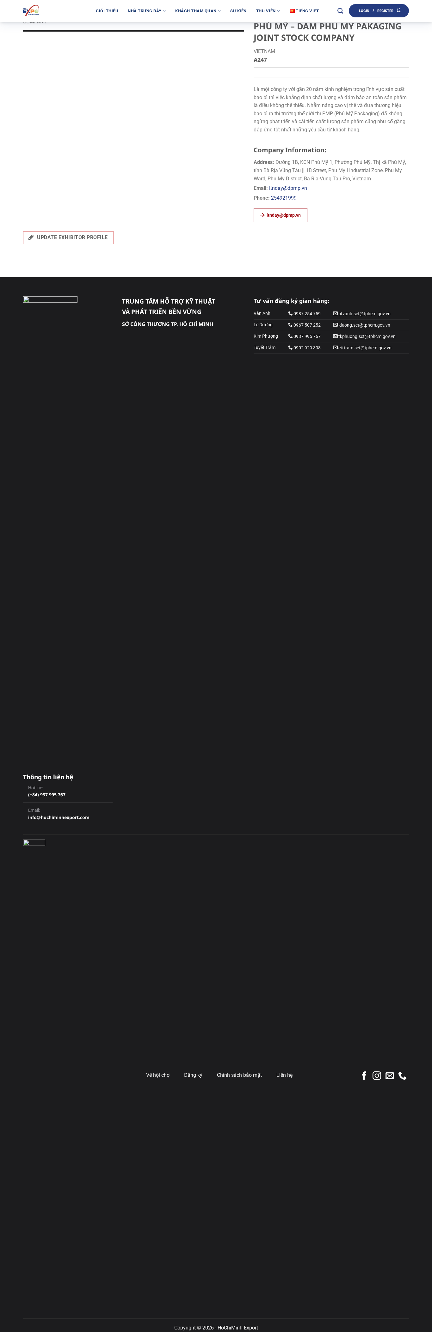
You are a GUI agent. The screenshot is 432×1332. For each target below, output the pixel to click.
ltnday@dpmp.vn (288, 188)
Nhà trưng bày (145, 11)
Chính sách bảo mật (239, 1075)
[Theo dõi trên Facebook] (364, 1076)
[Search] (340, 11)
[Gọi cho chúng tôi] (402, 1076)
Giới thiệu (107, 11)
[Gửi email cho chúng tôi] (390, 1076)
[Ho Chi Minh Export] (54, 11)
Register (385, 11)
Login (364, 11)
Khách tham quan (196, 11)
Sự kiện (238, 11)
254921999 (284, 198)
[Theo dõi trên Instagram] (377, 1076)
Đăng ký (193, 1075)
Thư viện (266, 11)
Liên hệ (284, 1075)
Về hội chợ (158, 1075)
